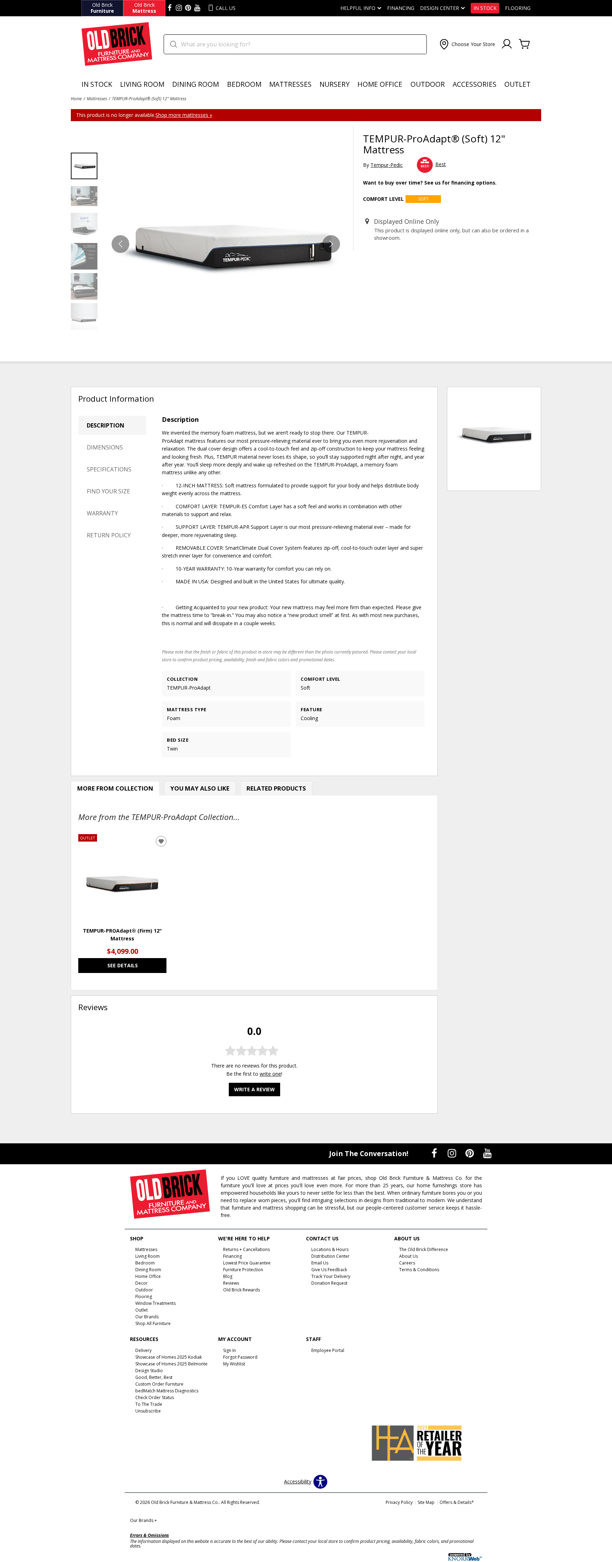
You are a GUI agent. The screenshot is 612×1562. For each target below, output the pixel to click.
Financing (400, 8)
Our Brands (143, 1520)
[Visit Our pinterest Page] (188, 8)
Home (76, 98)
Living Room (142, 84)
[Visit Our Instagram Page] (452, 1153)
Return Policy (109, 535)
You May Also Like (200, 788)
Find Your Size (108, 491)
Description (105, 425)
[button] (466, 44)
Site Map (426, 1502)
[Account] (507, 44)
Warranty (102, 513)
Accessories (475, 84)
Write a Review (254, 1089)
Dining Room (195, 84)
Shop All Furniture (153, 1323)
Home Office (379, 84)
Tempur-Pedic (386, 165)
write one (270, 1073)
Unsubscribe (148, 1411)
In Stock (485, 8)
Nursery (334, 84)
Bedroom (244, 84)
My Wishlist (234, 1364)
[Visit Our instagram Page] (179, 8)
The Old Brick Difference (423, 1249)
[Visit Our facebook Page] (169, 8)
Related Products (276, 788)
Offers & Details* (457, 1502)
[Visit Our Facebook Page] (435, 1153)
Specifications (109, 469)
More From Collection (115, 788)
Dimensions (105, 447)
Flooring (518, 8)
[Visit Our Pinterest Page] (470, 1153)
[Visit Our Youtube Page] (487, 1153)
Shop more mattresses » (183, 115)
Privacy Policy (399, 1502)
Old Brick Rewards (241, 1290)
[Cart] (524, 44)
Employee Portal (327, 1350)
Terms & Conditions (419, 1270)
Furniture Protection (243, 1270)
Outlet (517, 84)
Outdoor (427, 84)
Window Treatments (155, 1303)
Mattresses (290, 84)
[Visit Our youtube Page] (197, 8)
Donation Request (329, 1283)
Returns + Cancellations (246, 1249)
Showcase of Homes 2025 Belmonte (171, 1364)
